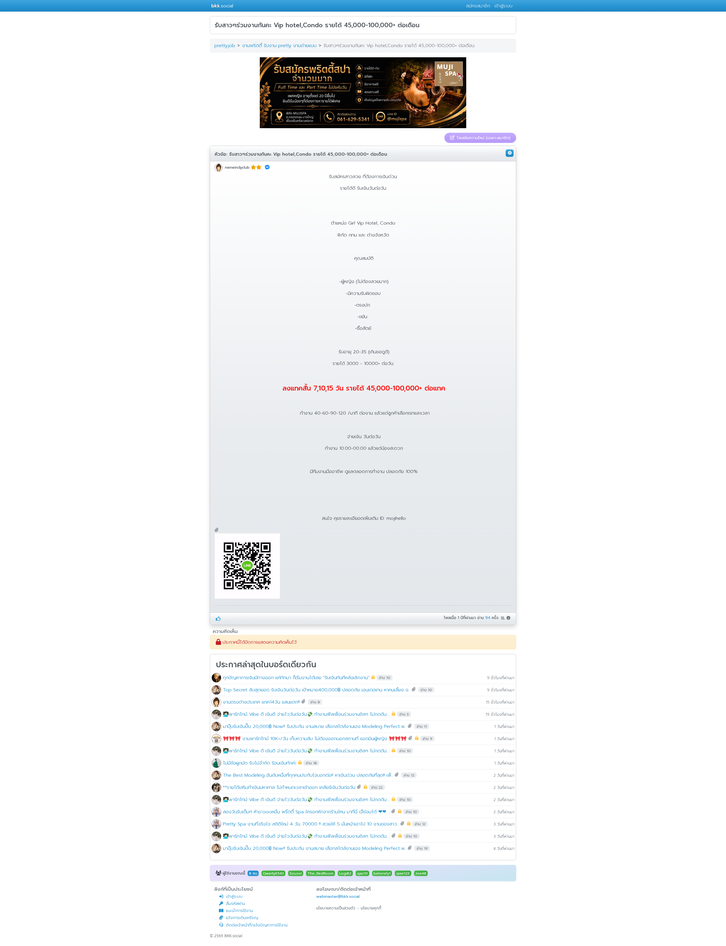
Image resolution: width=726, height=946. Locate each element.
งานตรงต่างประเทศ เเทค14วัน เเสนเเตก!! (262, 701)
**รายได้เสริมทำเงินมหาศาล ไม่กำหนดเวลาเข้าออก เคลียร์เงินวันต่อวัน (289, 787)
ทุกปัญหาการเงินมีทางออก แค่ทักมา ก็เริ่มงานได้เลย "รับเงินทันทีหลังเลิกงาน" (296, 677)
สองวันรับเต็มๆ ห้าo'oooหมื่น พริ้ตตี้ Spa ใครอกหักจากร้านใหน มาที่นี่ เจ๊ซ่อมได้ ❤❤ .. (306, 811)
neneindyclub (237, 167)
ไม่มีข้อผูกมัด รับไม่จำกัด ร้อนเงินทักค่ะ (259, 762)
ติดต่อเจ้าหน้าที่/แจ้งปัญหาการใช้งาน (257, 925)
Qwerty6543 (273, 873)
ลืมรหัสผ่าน (235, 904)
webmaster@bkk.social (338, 896)
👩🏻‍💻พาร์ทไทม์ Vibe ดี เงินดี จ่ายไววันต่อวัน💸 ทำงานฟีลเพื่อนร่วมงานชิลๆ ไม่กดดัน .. (306, 713)
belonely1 (382, 873)
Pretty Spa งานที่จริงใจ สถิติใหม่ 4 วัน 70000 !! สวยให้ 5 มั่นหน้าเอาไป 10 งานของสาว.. (311, 823)
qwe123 (403, 873)
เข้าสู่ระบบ (503, 5)
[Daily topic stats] (503, 618)
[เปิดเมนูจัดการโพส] (510, 153)
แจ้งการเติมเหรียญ (242, 918)
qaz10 (362, 873)
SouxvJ (296, 873)
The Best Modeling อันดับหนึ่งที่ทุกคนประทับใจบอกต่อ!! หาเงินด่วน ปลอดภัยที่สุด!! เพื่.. (308, 774)
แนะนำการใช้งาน (239, 911)
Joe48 (420, 873)
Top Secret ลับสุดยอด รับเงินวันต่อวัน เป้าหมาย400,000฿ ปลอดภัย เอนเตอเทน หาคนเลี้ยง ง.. (316, 689)
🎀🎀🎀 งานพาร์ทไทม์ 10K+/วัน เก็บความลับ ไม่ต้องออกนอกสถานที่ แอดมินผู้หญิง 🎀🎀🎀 (315, 738)
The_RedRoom (320, 873)
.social (222, 5)
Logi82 (345, 873)
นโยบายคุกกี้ (371, 908)
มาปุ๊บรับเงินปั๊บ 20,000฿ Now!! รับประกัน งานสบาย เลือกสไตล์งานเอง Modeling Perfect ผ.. (314, 726)
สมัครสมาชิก (478, 5)
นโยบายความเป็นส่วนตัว (335, 908)
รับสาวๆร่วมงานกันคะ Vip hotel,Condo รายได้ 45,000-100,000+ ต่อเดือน (308, 154)
